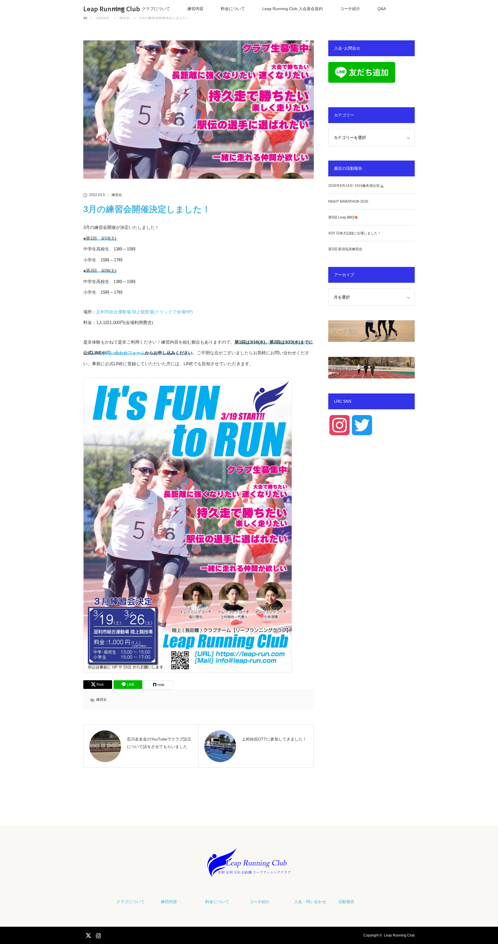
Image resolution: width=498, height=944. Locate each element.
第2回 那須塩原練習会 (345, 249)
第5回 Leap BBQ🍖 (343, 217)
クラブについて (156, 8)
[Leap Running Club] (249, 872)
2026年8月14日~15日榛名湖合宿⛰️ (356, 186)
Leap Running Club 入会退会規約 (292, 8)
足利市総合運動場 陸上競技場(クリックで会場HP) (144, 311)
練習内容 (195, 8)
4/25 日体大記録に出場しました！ (354, 233)
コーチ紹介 (350, 8)
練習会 (117, 195)
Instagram (97, 934)
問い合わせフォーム (125, 352)
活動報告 (346, 901)
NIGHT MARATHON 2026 (348, 201)
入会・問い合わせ (310, 901)
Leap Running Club (111, 8)
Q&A (382, 8)
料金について (233, 8)
